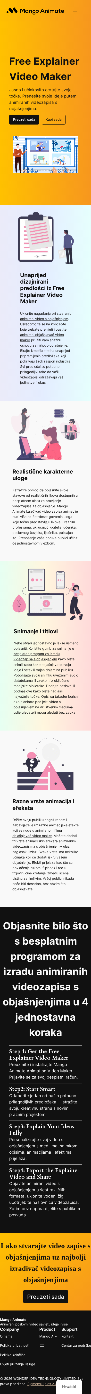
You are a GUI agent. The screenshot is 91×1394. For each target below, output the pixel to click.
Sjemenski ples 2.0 (42, 1384)
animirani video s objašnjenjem (44, 319)
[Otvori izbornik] (75, 11)
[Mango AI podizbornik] (56, 1336)
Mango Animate (13, 1319)
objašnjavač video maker (32, 836)
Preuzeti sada (24, 119)
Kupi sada (54, 119)
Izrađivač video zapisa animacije (52, 511)
